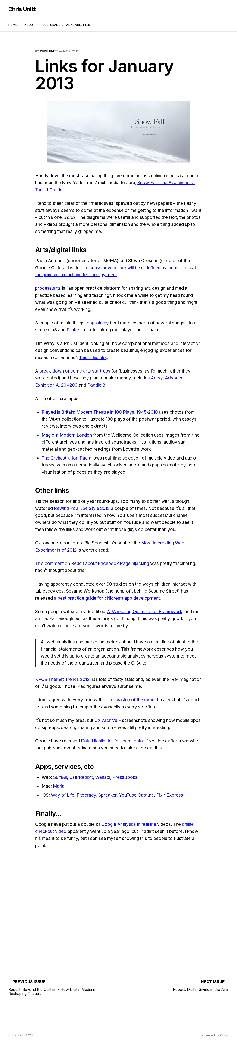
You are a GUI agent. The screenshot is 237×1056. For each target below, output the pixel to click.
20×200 (69, 385)
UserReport (81, 777)
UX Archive (105, 720)
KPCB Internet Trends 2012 (62, 679)
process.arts (48, 288)
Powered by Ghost (215, 1035)
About (29, 25)
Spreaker (107, 795)
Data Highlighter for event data (112, 741)
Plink (71, 329)
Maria (59, 786)
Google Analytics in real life (128, 824)
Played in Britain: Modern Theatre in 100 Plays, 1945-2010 (100, 412)
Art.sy (157, 378)
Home (12, 25)
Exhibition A (47, 385)
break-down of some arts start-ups (74, 371)
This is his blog (93, 357)
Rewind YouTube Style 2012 (82, 508)
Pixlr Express (169, 795)
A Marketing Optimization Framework (144, 611)
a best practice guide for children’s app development (107, 598)
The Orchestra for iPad (65, 458)
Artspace (174, 378)
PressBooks (124, 777)
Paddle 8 (96, 385)
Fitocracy (86, 795)
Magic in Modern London (67, 435)
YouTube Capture (136, 795)
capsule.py (98, 323)
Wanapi (102, 777)
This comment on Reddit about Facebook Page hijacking (92, 563)
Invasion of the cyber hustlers (143, 699)
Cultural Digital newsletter (66, 25)
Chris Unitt (22, 9)
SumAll (60, 777)
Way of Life (62, 795)
